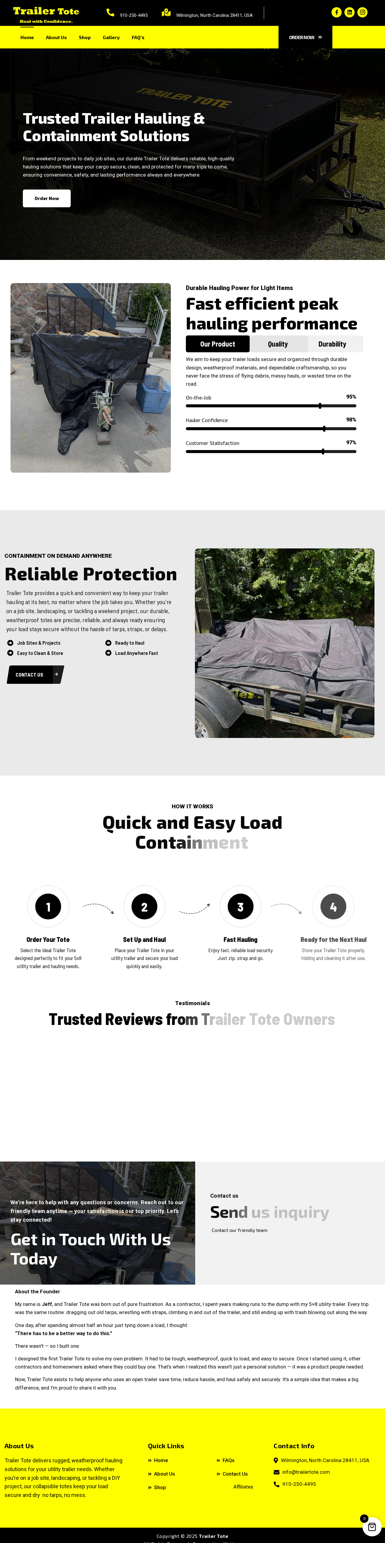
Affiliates (243, 1487)
